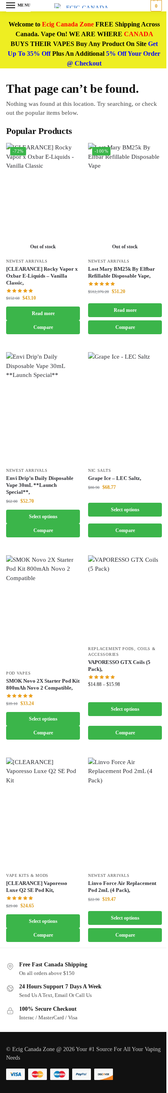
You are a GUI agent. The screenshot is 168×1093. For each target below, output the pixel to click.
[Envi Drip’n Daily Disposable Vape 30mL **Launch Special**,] (43, 407)
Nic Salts (99, 470)
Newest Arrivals (27, 261)
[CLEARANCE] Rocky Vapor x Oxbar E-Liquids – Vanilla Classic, (42, 276)
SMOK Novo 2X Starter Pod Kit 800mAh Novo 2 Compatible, (43, 684)
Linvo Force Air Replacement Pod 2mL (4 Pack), (122, 886)
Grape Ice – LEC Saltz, (114, 478)
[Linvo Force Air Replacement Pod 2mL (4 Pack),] (125, 813)
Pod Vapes (18, 673)
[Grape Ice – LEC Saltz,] (125, 407)
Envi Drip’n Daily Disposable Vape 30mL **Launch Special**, (39, 485)
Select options (43, 516)
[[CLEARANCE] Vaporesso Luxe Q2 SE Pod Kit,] (43, 813)
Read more (43, 313)
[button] (155, 5)
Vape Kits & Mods (27, 875)
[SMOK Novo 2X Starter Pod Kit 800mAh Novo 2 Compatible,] (43, 610)
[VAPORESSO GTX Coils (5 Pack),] (125, 598)
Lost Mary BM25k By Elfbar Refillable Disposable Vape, (121, 272)
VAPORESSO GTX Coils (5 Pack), (119, 665)
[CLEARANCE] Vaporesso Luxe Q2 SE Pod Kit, (36, 886)
